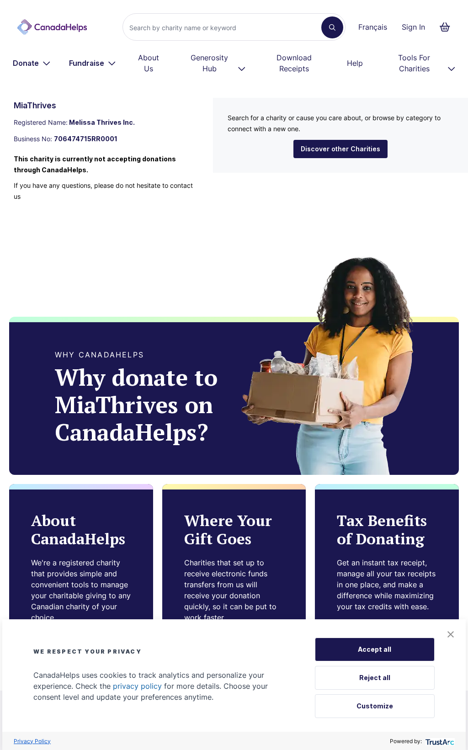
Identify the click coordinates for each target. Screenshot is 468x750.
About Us (148, 63)
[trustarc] (439, 741)
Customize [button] (374, 706)
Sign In (413, 27)
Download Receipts (294, 63)
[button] (450, 634)
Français (372, 27)
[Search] (332, 27)
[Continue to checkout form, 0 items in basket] (447, 27)
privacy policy (137, 686)
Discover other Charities (340, 149)
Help (355, 63)
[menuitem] (32, 63)
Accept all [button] (374, 649)
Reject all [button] (374, 677)
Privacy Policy (32, 741)
